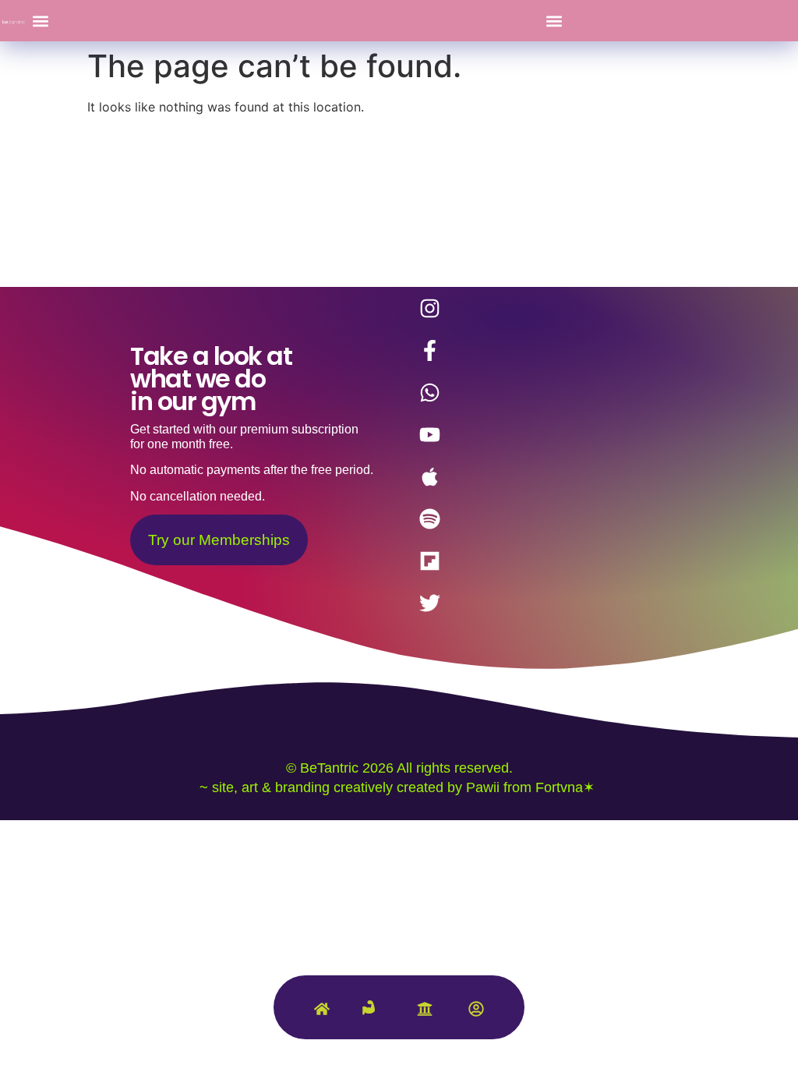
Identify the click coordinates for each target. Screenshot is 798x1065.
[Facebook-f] (429, 350)
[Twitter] (429, 603)
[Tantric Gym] (373, 1016)
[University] (424, 1012)
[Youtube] (429, 434)
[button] (40, 21)
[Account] (476, 1012)
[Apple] (429, 476)
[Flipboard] (429, 561)
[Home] (321, 1012)
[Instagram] (429, 308)
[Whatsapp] (429, 392)
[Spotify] (429, 518)
